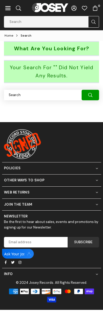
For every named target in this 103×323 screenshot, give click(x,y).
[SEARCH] (18, 8)
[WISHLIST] (84, 8)
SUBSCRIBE (83, 242)
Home (8, 35)
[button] (8, 8)
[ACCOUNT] (74, 8)
